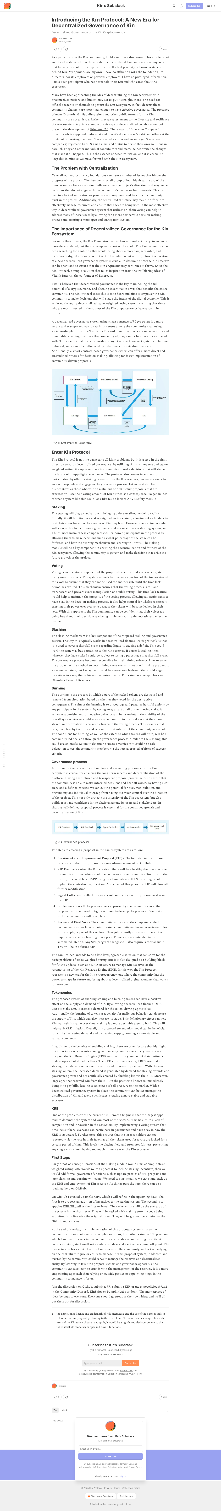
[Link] (47, 168)
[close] (141, 1422)
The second (149, 1201)
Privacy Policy (134, 1467)
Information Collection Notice (109, 1467)
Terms (117, 1487)
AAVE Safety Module (141, 499)
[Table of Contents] (3, 755)
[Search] (174, 6)
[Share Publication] (181, 6)
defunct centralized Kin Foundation (123, 62)
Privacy (108, 1487)
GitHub (145, 863)
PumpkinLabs (116, 1291)
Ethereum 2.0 (99, 129)
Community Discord (74, 1291)
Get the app (126, 1496)
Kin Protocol (66, 38)
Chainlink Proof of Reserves (71, 680)
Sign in (211, 5)
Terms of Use (126, 1463)
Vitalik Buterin (62, 275)
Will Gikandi (72, 1206)
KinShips (96, 1291)
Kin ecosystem (142, 95)
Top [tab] (55, 1410)
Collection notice (131, 1487)
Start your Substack (102, 1496)
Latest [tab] (64, 1410)
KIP (96, 1196)
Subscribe (194, 5)
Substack (94, 1504)
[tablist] (60, 1410)
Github (87, 1286)
